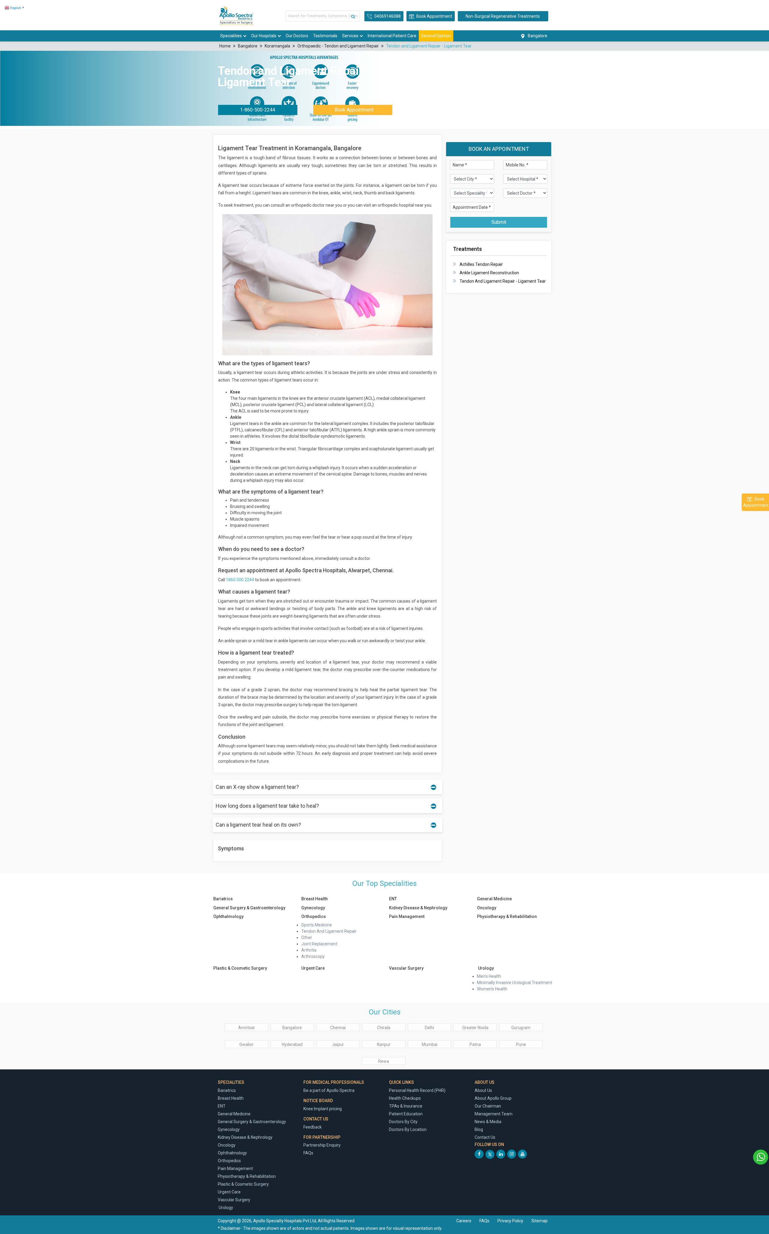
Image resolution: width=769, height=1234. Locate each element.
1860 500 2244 (240, 579)
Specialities (231, 35)
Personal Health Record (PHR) (417, 1090)
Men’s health (489, 976)
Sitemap (539, 1220)
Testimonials (325, 35)
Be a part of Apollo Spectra (328, 1090)
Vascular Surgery (406, 968)
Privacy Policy (510, 1220)
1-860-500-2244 (257, 110)
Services (350, 35)
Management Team (493, 1113)
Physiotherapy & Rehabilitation (507, 916)
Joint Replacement (319, 943)
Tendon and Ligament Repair (329, 931)
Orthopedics (313, 916)
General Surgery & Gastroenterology (249, 907)
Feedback (312, 1127)
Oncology (486, 907)
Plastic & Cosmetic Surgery (240, 968)
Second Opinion (436, 35)
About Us (483, 1090)
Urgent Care (313, 968)
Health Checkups (405, 1098)
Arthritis (309, 950)
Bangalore (247, 46)
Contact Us (485, 1137)
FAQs (308, 1152)
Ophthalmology (228, 916)
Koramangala (277, 46)
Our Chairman (488, 1106)
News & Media (488, 1121)
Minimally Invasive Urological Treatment (514, 982)
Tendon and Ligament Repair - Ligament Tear (429, 46)
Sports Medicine (316, 924)
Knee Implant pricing (322, 1108)
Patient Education (406, 1113)
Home (225, 46)
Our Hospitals (263, 35)
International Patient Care (392, 35)
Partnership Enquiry (322, 1145)
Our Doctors (297, 35)
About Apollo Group (493, 1098)
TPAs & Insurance (405, 1106)
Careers (463, 1220)
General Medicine (494, 898)
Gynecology (313, 907)
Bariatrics (223, 898)
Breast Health (314, 898)
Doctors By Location (408, 1129)
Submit (498, 222)
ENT (393, 898)
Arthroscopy (313, 956)
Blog (479, 1129)
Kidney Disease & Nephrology (418, 907)
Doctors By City (403, 1121)
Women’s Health (492, 988)
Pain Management (406, 916)
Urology (485, 968)
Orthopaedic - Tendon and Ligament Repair (338, 46)
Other (306, 937)
